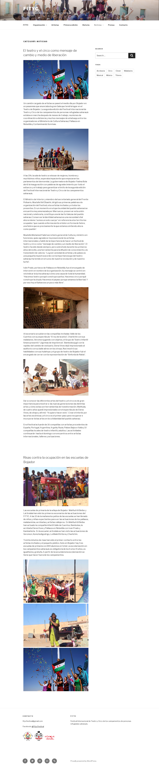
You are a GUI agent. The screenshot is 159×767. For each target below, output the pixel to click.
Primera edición (71, 25)
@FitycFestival (38, 726)
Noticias (98, 25)
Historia (85, 25)
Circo (110, 71)
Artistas (55, 25)
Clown (118, 71)
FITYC (25, 25)
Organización (39, 25)
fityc (31, 8)
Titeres (118, 75)
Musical (100, 75)
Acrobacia (101, 71)
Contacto (123, 25)
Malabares (128, 71)
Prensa (111, 25)
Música (109, 75)
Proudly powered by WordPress (83, 761)
